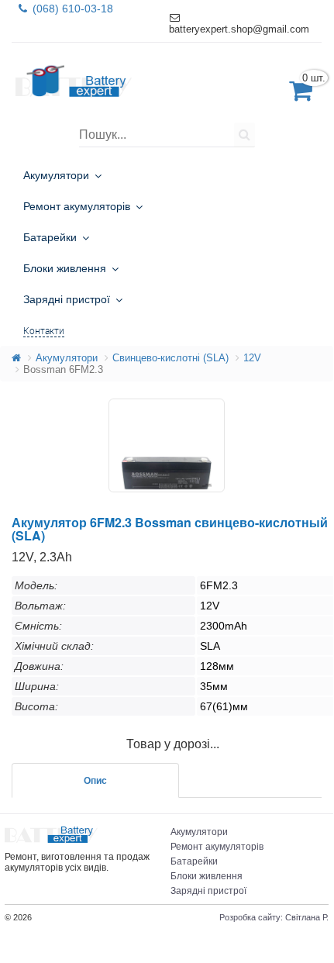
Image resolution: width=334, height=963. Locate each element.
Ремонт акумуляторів (216, 846)
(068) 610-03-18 (71, 8)
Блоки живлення (206, 876)
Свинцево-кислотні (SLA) (170, 358)
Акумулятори (67, 358)
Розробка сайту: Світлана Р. (274, 917)
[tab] (95, 780)
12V (252, 358)
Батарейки (194, 861)
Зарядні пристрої (208, 890)
